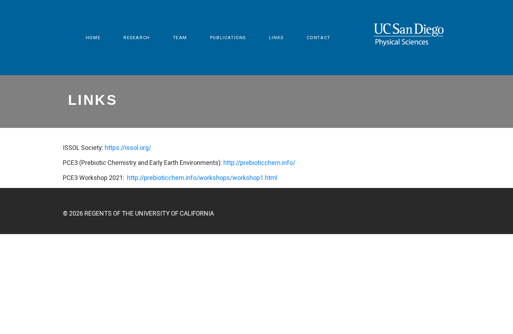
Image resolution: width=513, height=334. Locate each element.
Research (137, 37)
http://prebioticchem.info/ (259, 162)
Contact (318, 37)
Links (276, 37)
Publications (228, 37)
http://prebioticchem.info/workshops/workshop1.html (202, 177)
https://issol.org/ (128, 147)
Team (180, 37)
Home (93, 37)
